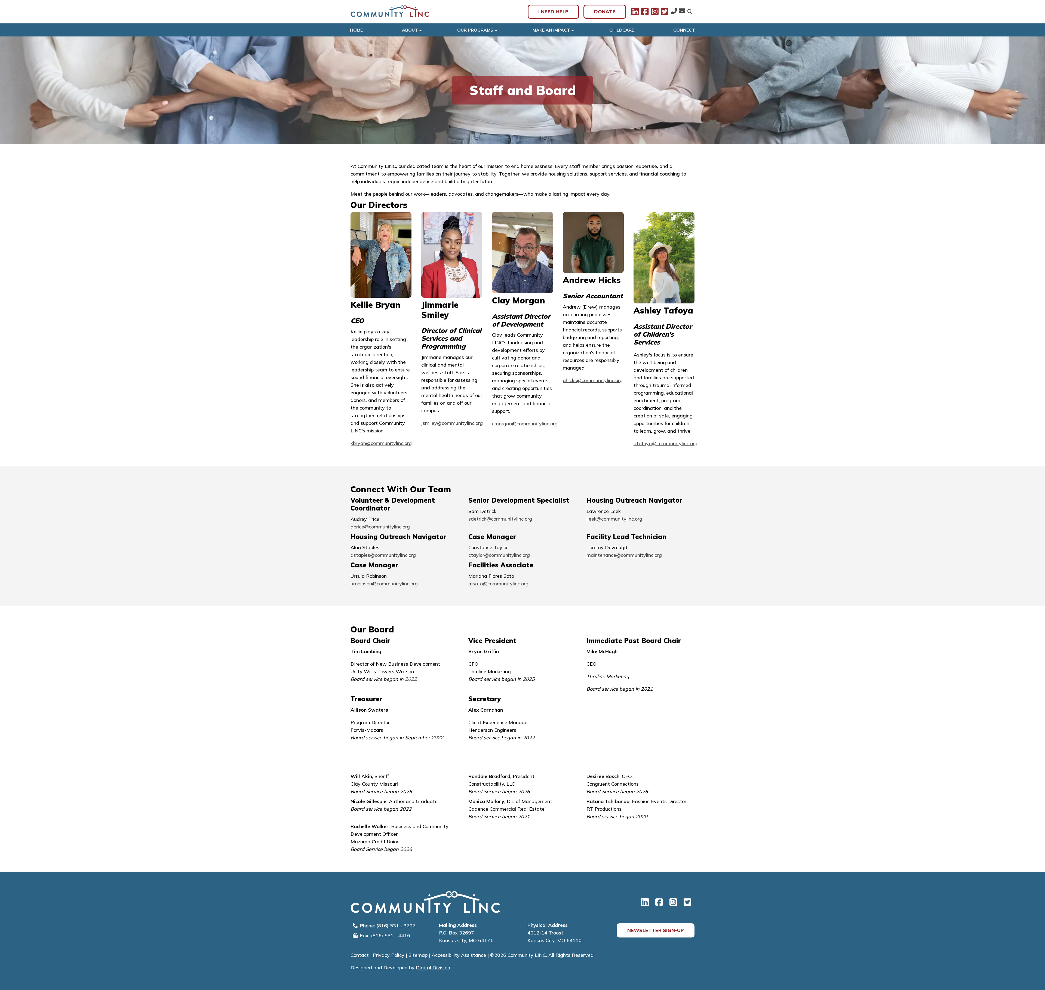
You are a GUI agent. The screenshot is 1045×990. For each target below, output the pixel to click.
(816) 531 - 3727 (396, 926)
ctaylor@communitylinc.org (499, 555)
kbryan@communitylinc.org (381, 443)
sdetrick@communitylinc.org (500, 519)
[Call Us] (674, 11)
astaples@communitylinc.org (383, 555)
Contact (360, 955)
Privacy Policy (388, 955)
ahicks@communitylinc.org (593, 380)
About (410, 30)
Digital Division (433, 967)
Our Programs (475, 30)
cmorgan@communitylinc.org (525, 423)
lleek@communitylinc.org (614, 519)
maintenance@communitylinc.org (624, 555)
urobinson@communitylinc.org (384, 583)
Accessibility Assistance (459, 955)
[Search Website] (689, 11)
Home (356, 30)
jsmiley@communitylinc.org (452, 423)
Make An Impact (551, 30)
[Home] (390, 11)
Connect (684, 30)
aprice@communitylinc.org (380, 527)
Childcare (621, 30)
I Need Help (553, 11)
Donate (605, 11)
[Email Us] (682, 11)
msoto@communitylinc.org (498, 583)
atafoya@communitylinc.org (665, 443)
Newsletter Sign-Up (655, 930)
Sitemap (418, 955)
